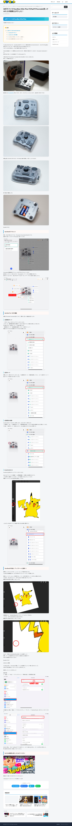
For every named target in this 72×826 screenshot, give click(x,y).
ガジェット (53, 1)
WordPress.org (55, 44)
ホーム (5, 6)
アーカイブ (55, 13)
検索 (66, 7)
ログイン (54, 37)
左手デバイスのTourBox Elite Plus (13, 30)
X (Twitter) (16, 786)
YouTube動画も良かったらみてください (16, 38)
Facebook (25, 786)
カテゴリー (55, 23)
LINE (39, 786)
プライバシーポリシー (65, 824)
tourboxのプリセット (13, 32)
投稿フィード (55, 39)
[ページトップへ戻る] (69, 821)
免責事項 (58, 824)
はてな (32, 786)
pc (62, 1)
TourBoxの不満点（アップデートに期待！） (16, 36)
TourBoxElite (11, 93)
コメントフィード (56, 41)
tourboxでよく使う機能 (13, 34)
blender (58, 1)
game (66, 1)
